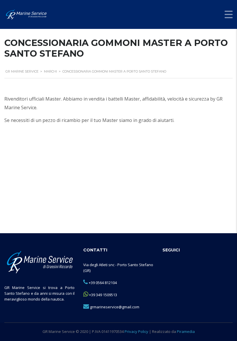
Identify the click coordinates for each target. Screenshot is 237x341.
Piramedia (186, 331)
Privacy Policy (136, 331)
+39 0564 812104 (103, 282)
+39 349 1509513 (103, 294)
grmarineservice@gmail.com (114, 307)
